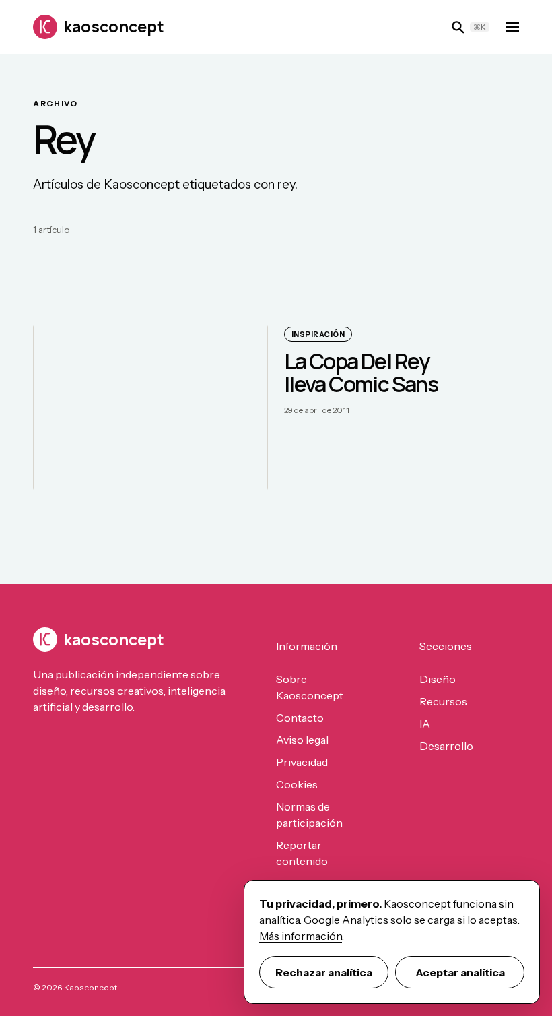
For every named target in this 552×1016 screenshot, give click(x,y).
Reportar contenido (302, 853)
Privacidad (302, 762)
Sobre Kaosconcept (309, 687)
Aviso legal (302, 740)
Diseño (437, 679)
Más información (300, 936)
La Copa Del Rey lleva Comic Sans (361, 372)
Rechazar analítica (323, 972)
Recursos (443, 701)
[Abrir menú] (512, 27)
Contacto (300, 717)
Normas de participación (309, 814)
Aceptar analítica (460, 972)
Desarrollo (446, 746)
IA (424, 723)
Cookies (297, 784)
